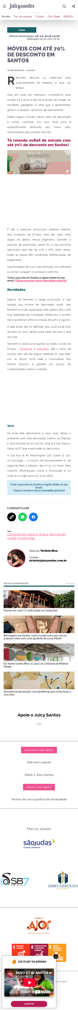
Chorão (39, 16)
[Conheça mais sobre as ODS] (39, 953)
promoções (26, 538)
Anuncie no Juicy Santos (39, 750)
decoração (57, 534)
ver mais (70, 583)
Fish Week (54, 16)
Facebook (26, 348)
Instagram (43, 348)
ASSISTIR (29, 1004)
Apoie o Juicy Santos (39, 787)
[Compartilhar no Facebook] (33, 517)
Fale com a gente (39, 762)
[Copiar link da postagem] (11, 517)
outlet (12, 538)
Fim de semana (23, 16)
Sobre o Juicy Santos (39, 775)
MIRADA (68, 16)
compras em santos (22, 534)
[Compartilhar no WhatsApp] (22, 517)
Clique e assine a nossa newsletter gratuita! (41, 280)
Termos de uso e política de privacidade (39, 799)
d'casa (43, 534)
